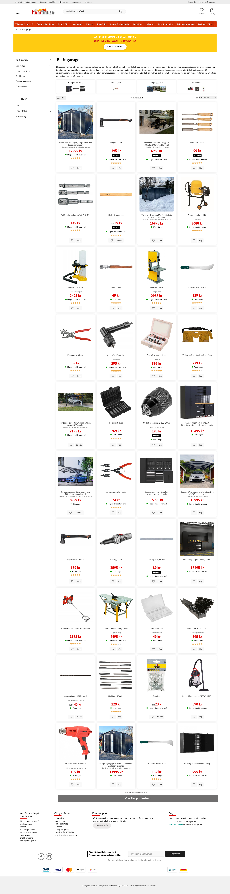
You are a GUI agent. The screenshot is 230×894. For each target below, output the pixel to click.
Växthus (150, 24)
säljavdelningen (176, 824)
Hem (17, 29)
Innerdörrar (138, 24)
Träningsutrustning (186, 24)
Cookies (59, 826)
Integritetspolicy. (157, 860)
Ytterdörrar (78, 24)
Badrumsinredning (45, 24)
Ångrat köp (60, 821)
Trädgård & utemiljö (24, 24)
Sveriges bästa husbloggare (67, 835)
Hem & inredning (165, 24)
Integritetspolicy (62, 829)
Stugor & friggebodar (119, 24)
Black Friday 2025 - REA (65, 832)
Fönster (89, 24)
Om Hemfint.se (62, 824)
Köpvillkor (60, 818)
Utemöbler (101, 24)
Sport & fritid (63, 24)
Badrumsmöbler (205, 24)
